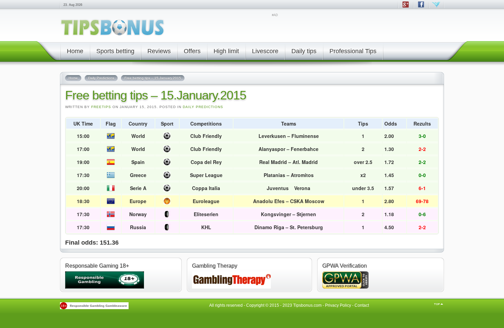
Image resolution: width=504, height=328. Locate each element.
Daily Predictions (203, 107)
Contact (362, 305)
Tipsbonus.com (307, 305)
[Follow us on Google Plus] (405, 7)
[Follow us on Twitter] (436, 7)
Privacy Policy (338, 305)
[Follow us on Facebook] (421, 7)
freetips (101, 107)
